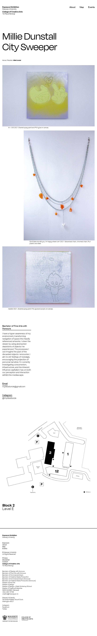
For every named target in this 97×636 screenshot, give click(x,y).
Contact (5, 562)
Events (91, 7)
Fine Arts (9, 60)
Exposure (5, 543)
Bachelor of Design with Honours (13, 571)
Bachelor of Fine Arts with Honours (14, 573)
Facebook (5, 607)
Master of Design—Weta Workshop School (17, 586)
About (72, 7)
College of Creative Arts (11, 565)
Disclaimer (6, 560)
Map (82, 7)
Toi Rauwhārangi (12, 13)
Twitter (4, 609)
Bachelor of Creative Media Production (15, 577)
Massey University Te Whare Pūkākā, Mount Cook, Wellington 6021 (12, 599)
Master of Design (8, 584)
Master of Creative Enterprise (12, 588)
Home (4, 60)
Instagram (5, 605)
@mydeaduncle (9, 398)
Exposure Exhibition (9, 536)
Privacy (5, 558)
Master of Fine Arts (8, 582)
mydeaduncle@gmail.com (13, 386)
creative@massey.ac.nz (10, 594)
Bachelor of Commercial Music (12, 575)
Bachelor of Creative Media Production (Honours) (19, 581)
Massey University (10, 8)
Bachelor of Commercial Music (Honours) (16, 579)
